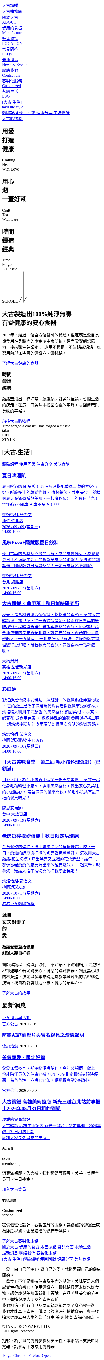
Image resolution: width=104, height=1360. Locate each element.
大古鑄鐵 (10, 5)
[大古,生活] (12, 1259)
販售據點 (48, 1247)
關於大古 (10, 1247)
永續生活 (83, 1247)
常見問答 (66, 1247)
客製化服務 (46, 1253)
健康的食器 (29, 1247)
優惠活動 (10, 1046)
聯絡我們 (27, 1253)
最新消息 (10, 1253)
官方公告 (10, 1024)
